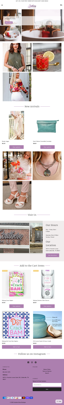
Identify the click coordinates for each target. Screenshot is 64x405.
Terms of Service (47, 371)
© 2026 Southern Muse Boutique (18, 402)
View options (16, 147)
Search (47, 373)
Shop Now (9, 22)
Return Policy (47, 369)
